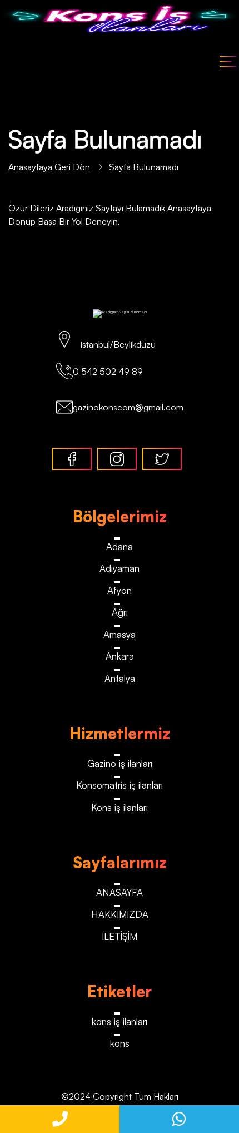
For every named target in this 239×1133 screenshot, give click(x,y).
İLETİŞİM (119, 936)
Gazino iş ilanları (119, 763)
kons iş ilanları (119, 1021)
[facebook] (72, 459)
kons (120, 1043)
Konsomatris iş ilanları (119, 785)
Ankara (120, 656)
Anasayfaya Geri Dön (50, 166)
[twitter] (162, 459)
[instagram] (117, 459)
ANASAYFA (119, 892)
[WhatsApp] (179, 1119)
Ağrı (120, 612)
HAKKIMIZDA (119, 914)
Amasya (119, 634)
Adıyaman (119, 568)
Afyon (119, 590)
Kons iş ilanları (119, 807)
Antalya (119, 678)
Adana (119, 546)
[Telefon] (60, 1119)
